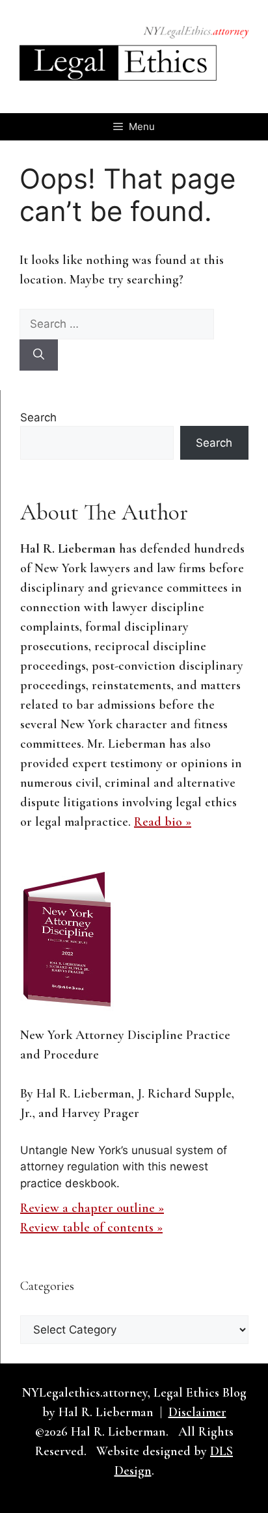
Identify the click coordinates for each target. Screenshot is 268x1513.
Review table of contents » (91, 1227)
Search (38, 417)
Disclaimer (197, 1412)
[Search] (39, 355)
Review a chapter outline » (92, 1208)
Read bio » (162, 822)
